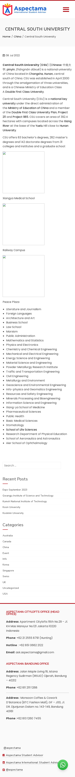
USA (5, 593)
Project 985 (20, 117)
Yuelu (39, 126)
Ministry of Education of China (28, 108)
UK (4, 582)
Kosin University (11, 507)
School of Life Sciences (21, 430)
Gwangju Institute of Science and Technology (28, 495)
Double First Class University (24, 92)
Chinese (56, 65)
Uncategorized (11, 588)
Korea (6, 564)
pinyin (11, 69)
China (6, 547)
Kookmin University (13, 513)
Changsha (36, 74)
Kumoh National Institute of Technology (25, 501)
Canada (7, 541)
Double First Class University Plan (34, 112)
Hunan (48, 74)
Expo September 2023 (15, 489)
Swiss (6, 576)
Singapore (8, 570)
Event (6, 553)
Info (5, 559)
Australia (8, 535)
